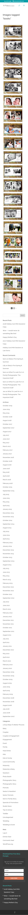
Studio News (7, 806)
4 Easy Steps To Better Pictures (13, 725)
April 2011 (6, 642)
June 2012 (6, 605)
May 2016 (6, 472)
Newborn (6, 773)
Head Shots (7, 751)
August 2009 (7, 683)
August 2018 (7, 420)
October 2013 (7, 557)
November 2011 (8, 624)
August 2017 (7, 431)
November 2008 (8, 701)
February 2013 (7, 583)
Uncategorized (8, 817)
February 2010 (8, 664)
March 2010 (7, 661)
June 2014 (6, 535)
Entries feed (7, 836)
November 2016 (8, 457)
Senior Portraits (8, 795)
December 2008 (8, 698)
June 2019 (6, 409)
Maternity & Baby (9, 769)
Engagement (7, 739)
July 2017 (6, 435)
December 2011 (8, 620)
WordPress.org (8, 844)
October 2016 (7, 461)
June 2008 (6, 713)
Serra (5, 359)
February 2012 (7, 613)
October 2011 (7, 627)
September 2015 (8, 491)
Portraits (6, 788)
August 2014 (7, 528)
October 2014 (7, 520)
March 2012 (7, 609)
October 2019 (7, 405)
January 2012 (7, 616)
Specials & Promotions (10, 802)
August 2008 (7, 705)
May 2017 (6, 442)
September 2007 (8, 716)
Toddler (5, 813)
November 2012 (8, 590)
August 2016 (7, 465)
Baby (4, 728)
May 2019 (6, 413)
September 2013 (8, 561)
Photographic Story (9, 780)
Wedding (6, 821)
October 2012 (7, 594)
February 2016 (8, 483)
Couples (5, 732)
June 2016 (6, 468)
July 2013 (6, 568)
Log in (5, 833)
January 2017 (7, 454)
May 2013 (6, 576)
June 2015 (6, 498)
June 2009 (6, 687)
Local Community (9, 762)
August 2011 (7, 635)
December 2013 (8, 550)
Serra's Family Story (9, 799)
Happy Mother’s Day (10, 337)
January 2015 (7, 509)
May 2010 (6, 653)
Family (5, 747)
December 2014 (8, 513)
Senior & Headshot (9, 791)
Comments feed (8, 840)
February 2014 (8, 542)
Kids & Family (7, 758)
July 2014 (6, 531)
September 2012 (8, 598)
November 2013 (8, 553)
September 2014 (8, 524)
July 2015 (6, 494)
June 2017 (6, 439)
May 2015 (6, 502)
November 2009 (8, 676)
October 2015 (7, 487)
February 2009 (8, 694)
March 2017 (7, 446)
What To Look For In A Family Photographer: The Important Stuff (13, 375)
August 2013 (7, 565)
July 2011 (6, 639)
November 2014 (8, 516)
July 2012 (6, 602)
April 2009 (6, 690)
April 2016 (6, 476)
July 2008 (6, 709)
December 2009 (8, 672)
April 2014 (6, 539)
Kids (4, 754)
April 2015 (6, 505)
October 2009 (7, 679)
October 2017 (7, 424)
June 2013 (6, 572)
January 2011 (7, 646)
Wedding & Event (9, 825)
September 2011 (8, 631)
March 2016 (7, 479)
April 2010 (6, 657)
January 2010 (7, 668)
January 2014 (7, 546)
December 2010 (8, 650)
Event (5, 743)
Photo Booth (7, 776)
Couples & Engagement (11, 736)
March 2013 (7, 579)
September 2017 (8, 428)
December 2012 (8, 587)
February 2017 (7, 450)
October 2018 (7, 417)
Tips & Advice (7, 810)
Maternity (6, 765)
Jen (4, 391)
